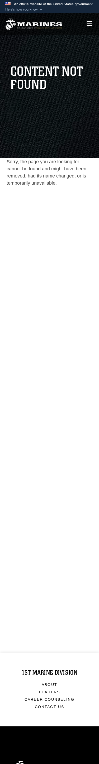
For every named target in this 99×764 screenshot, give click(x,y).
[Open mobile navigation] (89, 24)
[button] (24, 9)
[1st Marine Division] (33, 24)
